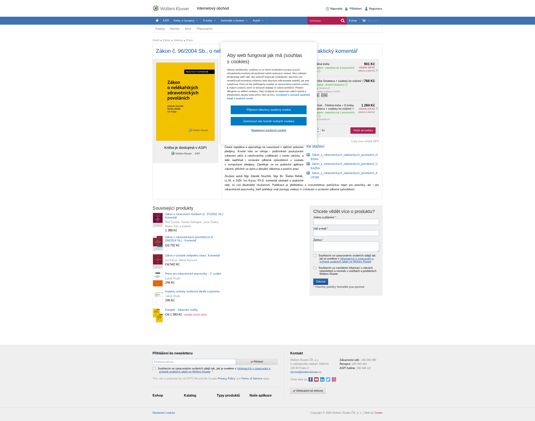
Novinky (175, 28)
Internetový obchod (213, 8)
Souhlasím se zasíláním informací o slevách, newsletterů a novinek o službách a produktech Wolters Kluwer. (347, 270)
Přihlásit (258, 361)
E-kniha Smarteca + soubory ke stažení (344, 81)
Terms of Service (251, 378)
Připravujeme (205, 28)
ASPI (166, 20)
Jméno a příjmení (324, 217)
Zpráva (318, 239)
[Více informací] (363, 80)
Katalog (160, 28)
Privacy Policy (226, 378)
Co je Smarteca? (321, 88)
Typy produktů (228, 395)
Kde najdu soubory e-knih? (326, 91)
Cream (378, 412)
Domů (156, 40)
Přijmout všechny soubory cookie (269, 109)
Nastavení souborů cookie (268, 130)
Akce (188, 28)
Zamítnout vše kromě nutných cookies (268, 121)
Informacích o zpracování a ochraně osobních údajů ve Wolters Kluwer (346, 260)
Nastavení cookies (164, 412)
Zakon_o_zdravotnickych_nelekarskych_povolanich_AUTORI (344, 175)
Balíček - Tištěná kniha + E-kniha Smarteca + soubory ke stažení (344, 107)
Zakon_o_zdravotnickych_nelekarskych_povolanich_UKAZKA (344, 166)
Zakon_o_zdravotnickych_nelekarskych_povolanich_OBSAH (344, 157)
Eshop (353, 20)
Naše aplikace (261, 395)
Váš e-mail (320, 228)
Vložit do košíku (363, 130)
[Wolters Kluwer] (173, 8)
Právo (189, 40)
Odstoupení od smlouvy (309, 390)
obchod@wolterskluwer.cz (306, 372)
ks (323, 130)
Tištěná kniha (344, 64)
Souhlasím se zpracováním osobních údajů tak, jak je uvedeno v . (347, 258)
